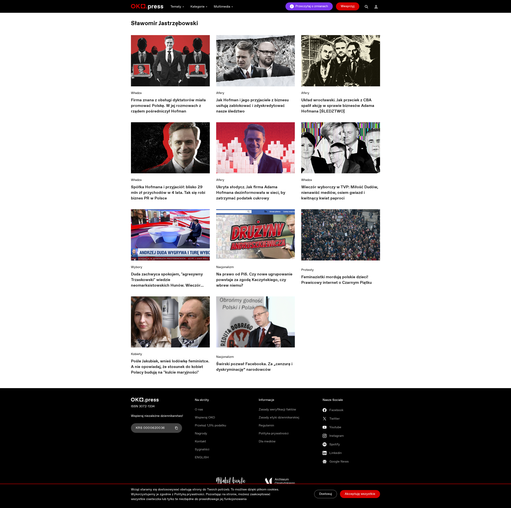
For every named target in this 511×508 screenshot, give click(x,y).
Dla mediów (267, 441)
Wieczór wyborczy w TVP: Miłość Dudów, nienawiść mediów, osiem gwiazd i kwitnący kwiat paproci (339, 192)
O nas (199, 409)
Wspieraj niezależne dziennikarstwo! (157, 416)
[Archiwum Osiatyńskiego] (280, 481)
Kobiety (136, 354)
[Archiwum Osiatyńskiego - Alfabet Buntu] (231, 481)
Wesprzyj (348, 6)
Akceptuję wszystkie (360, 494)
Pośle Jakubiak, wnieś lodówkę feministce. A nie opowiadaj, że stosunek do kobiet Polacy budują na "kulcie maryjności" (170, 367)
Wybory (136, 267)
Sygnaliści (202, 449)
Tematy (175, 7)
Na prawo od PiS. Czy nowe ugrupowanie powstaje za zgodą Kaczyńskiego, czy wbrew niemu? (254, 280)
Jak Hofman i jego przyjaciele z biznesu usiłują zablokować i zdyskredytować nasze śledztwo (252, 106)
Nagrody (201, 433)
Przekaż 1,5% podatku (210, 425)
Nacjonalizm (225, 267)
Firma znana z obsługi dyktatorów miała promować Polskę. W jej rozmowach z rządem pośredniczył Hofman (168, 106)
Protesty (307, 270)
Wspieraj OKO (205, 417)
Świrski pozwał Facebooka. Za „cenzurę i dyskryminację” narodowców (254, 366)
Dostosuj (325, 494)
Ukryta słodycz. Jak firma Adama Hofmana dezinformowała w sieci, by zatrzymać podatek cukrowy (250, 192)
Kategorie (197, 7)
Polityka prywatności (274, 433)
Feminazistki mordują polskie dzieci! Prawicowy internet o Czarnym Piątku (336, 279)
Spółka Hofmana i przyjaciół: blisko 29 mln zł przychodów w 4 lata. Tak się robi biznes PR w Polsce (168, 192)
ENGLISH (202, 457)
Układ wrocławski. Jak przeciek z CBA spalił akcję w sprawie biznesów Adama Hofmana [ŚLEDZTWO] (337, 106)
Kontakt (200, 441)
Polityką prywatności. (189, 494)
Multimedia (222, 7)
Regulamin (266, 425)
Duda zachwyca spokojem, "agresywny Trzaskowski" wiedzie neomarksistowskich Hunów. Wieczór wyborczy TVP (167, 280)
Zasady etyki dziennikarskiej (279, 417)
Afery (220, 93)
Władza (136, 93)
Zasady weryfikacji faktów (277, 409)
